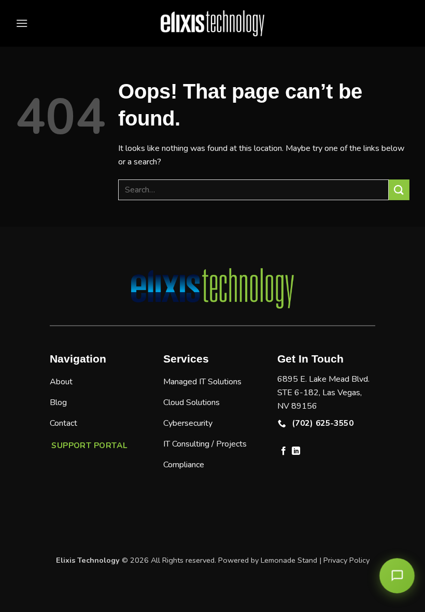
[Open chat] (397, 576)
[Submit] (399, 189)
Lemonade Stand (289, 560)
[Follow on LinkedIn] (296, 451)
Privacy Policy (346, 560)
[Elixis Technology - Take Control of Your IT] (212, 23)
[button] (22, 23)
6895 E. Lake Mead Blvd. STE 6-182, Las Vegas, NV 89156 (323, 392)
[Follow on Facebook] (283, 451)
